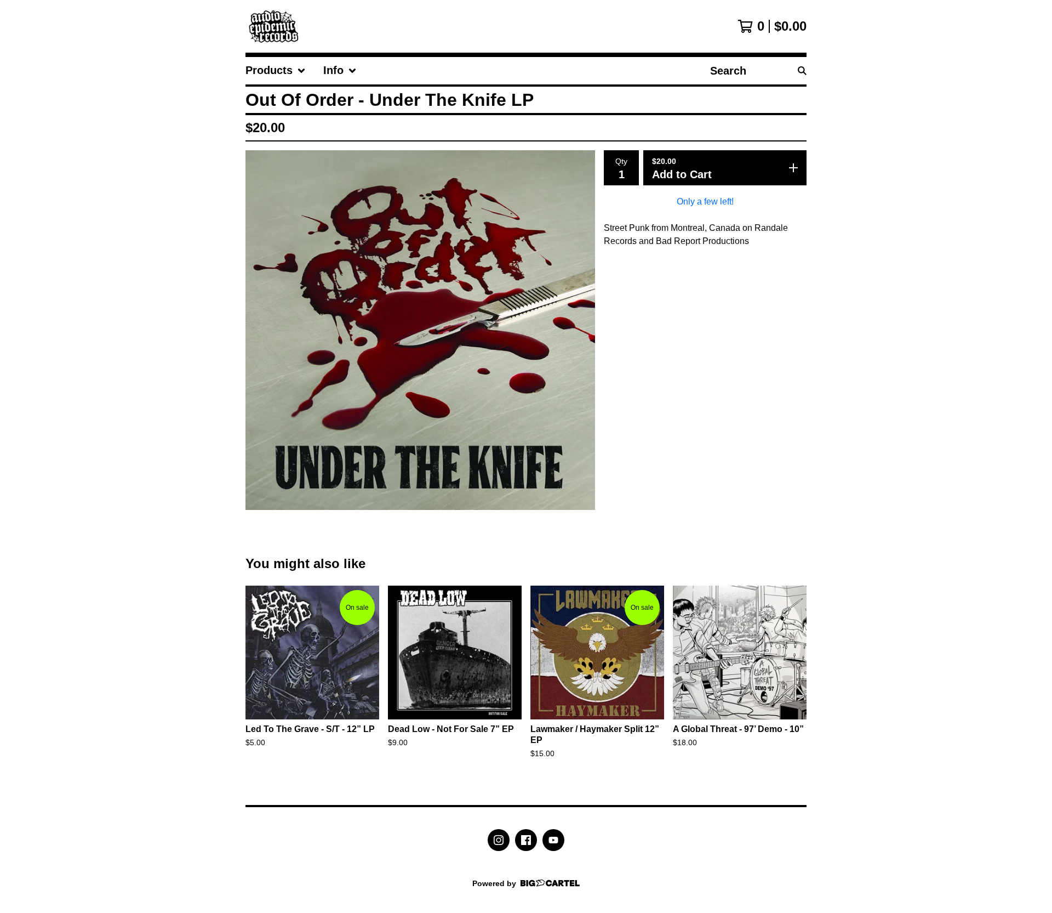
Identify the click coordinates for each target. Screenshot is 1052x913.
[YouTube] (553, 840)
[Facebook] (526, 840)
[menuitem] (275, 70)
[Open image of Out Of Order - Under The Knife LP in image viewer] (420, 330)
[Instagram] (499, 840)
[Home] (276, 26)
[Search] (802, 70)
